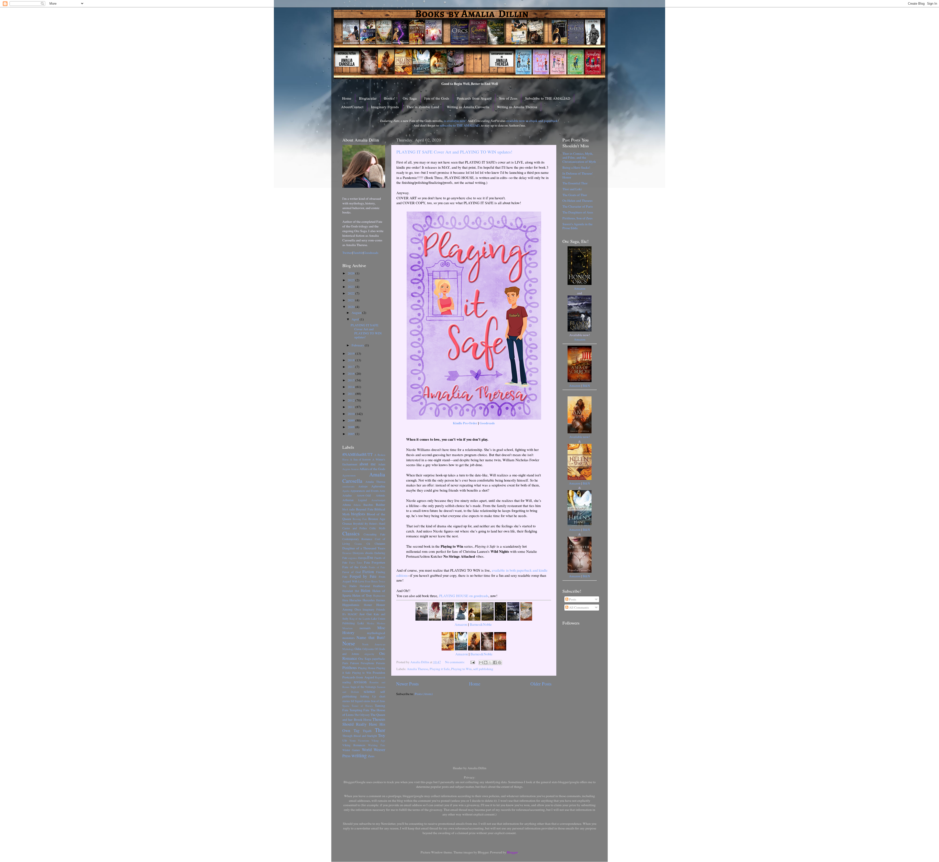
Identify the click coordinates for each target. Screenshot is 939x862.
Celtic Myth (377, 528)
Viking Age (378, 740)
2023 (351, 286)
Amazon (461, 624)
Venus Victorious (359, 740)
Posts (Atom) (424, 694)
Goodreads (487, 423)
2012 (351, 400)
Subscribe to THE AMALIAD (547, 98)
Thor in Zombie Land (422, 106)
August (357, 312)
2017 (351, 367)
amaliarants (348, 486)
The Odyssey (362, 715)
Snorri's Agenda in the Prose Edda (577, 226)
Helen (365, 590)
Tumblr (358, 252)
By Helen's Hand (375, 523)
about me (367, 464)
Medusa (381, 623)
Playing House (366, 668)
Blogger (512, 852)
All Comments (578, 607)
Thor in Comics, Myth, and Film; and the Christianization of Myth (579, 157)
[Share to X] (490, 662)
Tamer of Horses (362, 706)
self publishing (483, 669)
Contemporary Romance (357, 539)
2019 (351, 353)
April (356, 319)
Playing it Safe (440, 669)
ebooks (369, 553)
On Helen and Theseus (577, 200)
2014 (351, 387)
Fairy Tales (355, 562)
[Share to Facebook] (494, 662)
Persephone (367, 663)
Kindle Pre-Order (465, 423)
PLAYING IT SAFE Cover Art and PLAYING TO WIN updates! (454, 152)
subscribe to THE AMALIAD (460, 125)
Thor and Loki (572, 189)
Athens (357, 505)
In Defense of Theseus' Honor (577, 175)
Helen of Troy (362, 595)
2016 (351, 373)
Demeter (347, 553)
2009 (351, 420)
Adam (381, 464)
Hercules (369, 600)
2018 (351, 360)
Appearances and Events (364, 491)
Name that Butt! (371, 637)
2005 (351, 434)
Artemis (380, 495)
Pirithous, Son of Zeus (577, 218)
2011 (351, 407)
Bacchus (368, 505)
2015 (351, 380)
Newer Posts (407, 684)
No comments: (455, 662)
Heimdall (347, 591)
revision (360, 682)
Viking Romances (353, 745)
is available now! (455, 120)
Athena (346, 505)
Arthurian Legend (354, 500)
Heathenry (379, 586)
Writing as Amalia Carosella (468, 106)
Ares (382, 491)
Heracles (355, 600)
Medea (370, 623)
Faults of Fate (377, 567)
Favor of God (351, 572)
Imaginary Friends (385, 106)
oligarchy (369, 654)
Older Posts (540, 684)
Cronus (358, 543)
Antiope (363, 486)
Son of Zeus (508, 98)
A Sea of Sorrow (360, 459)
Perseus (380, 663)
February (358, 345)
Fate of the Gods (436, 98)
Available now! (579, 437)
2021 (351, 300)
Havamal (365, 586)
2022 (351, 293)
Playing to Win (461, 669)
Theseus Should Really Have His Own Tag (363, 725)
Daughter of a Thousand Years (363, 548)
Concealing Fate (374, 534)
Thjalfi (367, 731)
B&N (586, 385)
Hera (345, 600)
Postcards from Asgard (474, 98)
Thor (380, 729)
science (369, 691)
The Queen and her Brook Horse (363, 717)
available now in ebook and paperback (532, 120)
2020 (351, 307)
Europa (362, 558)
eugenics (352, 558)
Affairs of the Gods (372, 469)
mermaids (365, 628)
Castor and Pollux (354, 528)
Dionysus (358, 553)
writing (359, 755)
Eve (370, 557)
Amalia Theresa (417, 669)
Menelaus (347, 628)
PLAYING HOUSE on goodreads (463, 595)
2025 (351, 280)
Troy (381, 735)
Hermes (380, 600)
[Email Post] (472, 662)
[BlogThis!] (485, 662)
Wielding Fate (376, 745)
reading (346, 682)
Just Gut (365, 614)
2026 (351, 273)
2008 (351, 427)
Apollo (345, 491)
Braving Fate (360, 519)
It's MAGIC (350, 614)
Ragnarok (380, 677)
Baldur (380, 504)
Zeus (371, 756)
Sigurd (359, 701)
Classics (350, 533)
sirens (366, 701)
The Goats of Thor (574, 195)
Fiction (368, 571)
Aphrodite (378, 486)
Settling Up (368, 696)
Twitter (347, 252)
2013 (351, 393)
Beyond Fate (364, 509)
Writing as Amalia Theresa (517, 106)
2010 (351, 414)
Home (346, 98)
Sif (352, 701)
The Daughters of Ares (577, 212)
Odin (358, 649)
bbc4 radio (348, 509)
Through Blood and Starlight (359, 736)
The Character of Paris (577, 206)
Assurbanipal (378, 500)
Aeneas (355, 469)
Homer (368, 605)
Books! (389, 98)
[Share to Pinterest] (499, 662)
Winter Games (351, 750)
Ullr (344, 740)
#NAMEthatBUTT (357, 454)
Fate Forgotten (374, 562)
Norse (348, 643)
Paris (345, 663)
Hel (357, 591)
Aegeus (346, 469)
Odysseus (368, 649)
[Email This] (481, 662)
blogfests (358, 514)
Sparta (345, 706)
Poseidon (379, 672)
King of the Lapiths (359, 618)
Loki (361, 623)
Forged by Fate (363, 576)
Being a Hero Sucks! (576, 167)
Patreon (354, 663)
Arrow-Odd (364, 495)
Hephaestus (379, 595)
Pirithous (349, 667)
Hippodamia (350, 604)
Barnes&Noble (481, 624)
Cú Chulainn (376, 543)
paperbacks (378, 659)
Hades (353, 586)
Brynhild (358, 523)
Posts (572, 599)
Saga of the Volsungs (363, 687)
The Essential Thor (575, 183)
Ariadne (347, 495)
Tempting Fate (359, 710)
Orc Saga (410, 98)
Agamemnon (349, 475)
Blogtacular (368, 98)
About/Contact (352, 106)
